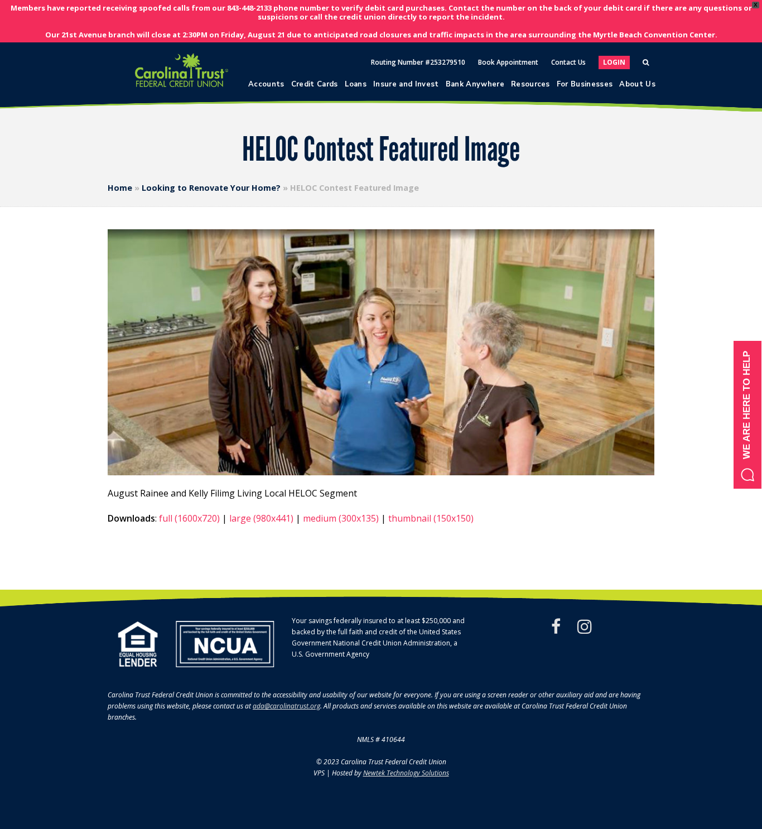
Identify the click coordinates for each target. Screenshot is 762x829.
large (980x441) (261, 518)
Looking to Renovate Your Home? (211, 187)
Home (120, 187)
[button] (747, 415)
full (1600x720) (189, 518)
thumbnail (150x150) (431, 518)
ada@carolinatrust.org (286, 706)
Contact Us (568, 62)
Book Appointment (508, 62)
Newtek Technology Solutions (406, 773)
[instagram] (584, 626)
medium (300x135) (341, 518)
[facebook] (556, 626)
